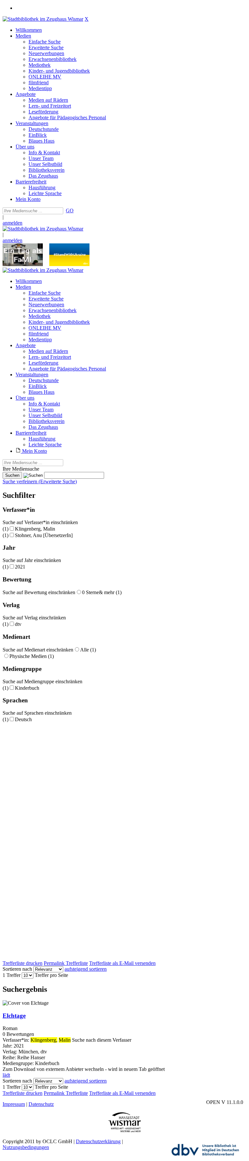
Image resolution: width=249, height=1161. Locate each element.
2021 (20, 566)
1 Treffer (11, 975)
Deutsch (23, 719)
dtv (18, 624)
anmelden (12, 223)
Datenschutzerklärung (98, 1141)
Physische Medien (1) (31, 656)
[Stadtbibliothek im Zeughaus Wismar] (43, 19)
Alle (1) (88, 649)
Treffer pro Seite (51, 975)
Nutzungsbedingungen (26, 1147)
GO (70, 210)
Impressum (14, 1104)
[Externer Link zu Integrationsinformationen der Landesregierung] (69, 264)
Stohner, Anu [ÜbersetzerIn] (44, 535)
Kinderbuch (27, 688)
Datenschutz (41, 1104)
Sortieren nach (17, 969)
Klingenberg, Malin (35, 529)
